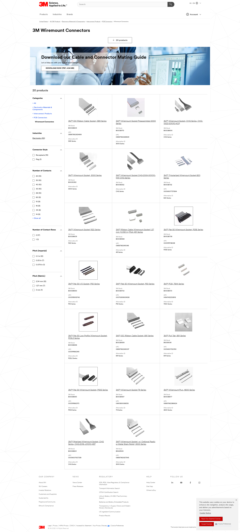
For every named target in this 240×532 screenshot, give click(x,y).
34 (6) (38, 210)
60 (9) (38, 197)
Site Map (149, 486)
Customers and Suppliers (48, 494)
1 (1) (37, 240)
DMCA (72, 526)
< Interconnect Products (42, 114)
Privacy (55, 526)
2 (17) (38, 235)
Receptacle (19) (42, 155)
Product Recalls (104, 516)
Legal (50, 526)
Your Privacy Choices (99, 526)
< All (34, 103)
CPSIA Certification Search (108, 492)
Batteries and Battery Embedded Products (113, 502)
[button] (223, 524)
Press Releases (78, 486)
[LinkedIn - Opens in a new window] (172, 483)
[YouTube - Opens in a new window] (181, 483)
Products (44, 14)
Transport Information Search (109, 488)
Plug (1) (38, 159)
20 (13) (38, 176)
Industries (57, 14)
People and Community (47, 502)
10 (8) (38, 202)
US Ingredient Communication (109, 512)
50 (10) (38, 180)
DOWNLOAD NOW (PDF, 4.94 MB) (60, 68)
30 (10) (38, 189)
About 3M (42, 482)
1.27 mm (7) (40, 286)
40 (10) (38, 185)
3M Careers (43, 486)
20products (122, 40)
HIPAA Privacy (64, 526)
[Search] (171, 4)
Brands (70, 14)
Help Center (150, 482)
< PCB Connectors (39, 118)
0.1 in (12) (39, 256)
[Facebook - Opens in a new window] (190, 483)
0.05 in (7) (40, 261)
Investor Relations (45, 490)
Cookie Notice (205, 513)
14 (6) (38, 214)
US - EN (192, 3)
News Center (77, 482)
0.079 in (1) (40, 265)
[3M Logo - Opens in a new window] (53, 4)
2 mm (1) (39, 290)
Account (194, 15)
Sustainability (43, 498)
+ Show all (36, 218)
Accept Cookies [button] (206, 524)
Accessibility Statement (83, 526)
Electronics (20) (38, 138)
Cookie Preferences (117, 526)
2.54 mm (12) (41, 281)
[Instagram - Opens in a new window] (199, 483)
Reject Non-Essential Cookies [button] (210, 519)
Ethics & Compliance (46, 506)
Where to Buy (151, 490)
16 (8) (38, 206)
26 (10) (38, 193)
